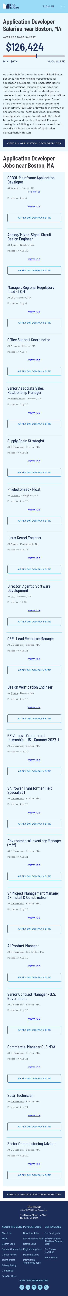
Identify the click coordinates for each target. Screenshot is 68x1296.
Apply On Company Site (34, 217)
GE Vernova (17, 447)
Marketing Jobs (31, 1254)
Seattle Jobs (29, 1243)
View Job (34, 206)
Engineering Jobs (32, 1249)
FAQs (4, 1238)
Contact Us (7, 1270)
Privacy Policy (9, 1265)
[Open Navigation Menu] (62, 7)
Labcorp (15, 495)
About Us (6, 1233)
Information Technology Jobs (32, 1261)
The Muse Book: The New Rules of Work (54, 1241)
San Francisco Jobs (33, 1238)
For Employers (52, 1233)
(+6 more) (34, 191)
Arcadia (15, 346)
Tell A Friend (51, 1257)
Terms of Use (8, 1259)
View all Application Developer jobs (34, 143)
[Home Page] (13, 6)
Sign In (48, 6)
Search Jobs (8, 1243)
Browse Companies (12, 1249)
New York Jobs (31, 1233)
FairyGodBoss (9, 1276)
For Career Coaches (50, 1250)
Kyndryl (15, 188)
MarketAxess (18, 398)
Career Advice (9, 1254)
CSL (13, 297)
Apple (14, 245)
